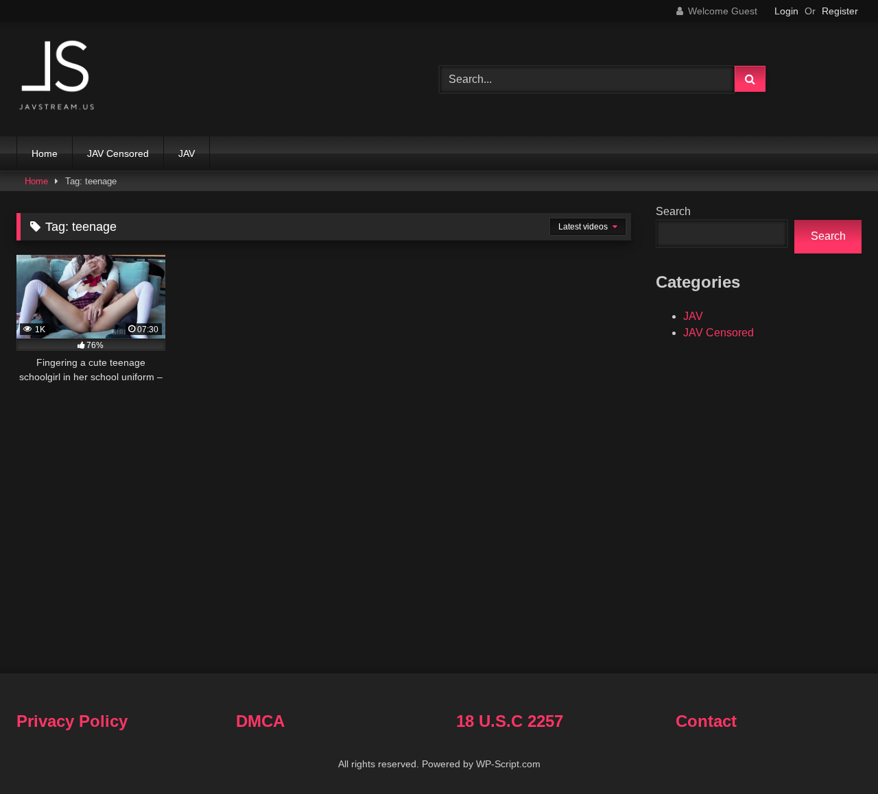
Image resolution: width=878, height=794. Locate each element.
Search (673, 211)
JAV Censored (118, 153)
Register (840, 10)
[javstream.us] (57, 76)
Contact (706, 721)
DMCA (260, 721)
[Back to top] (835, 753)
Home (45, 153)
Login (786, 10)
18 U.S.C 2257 (509, 721)
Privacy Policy (72, 721)
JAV (186, 153)
